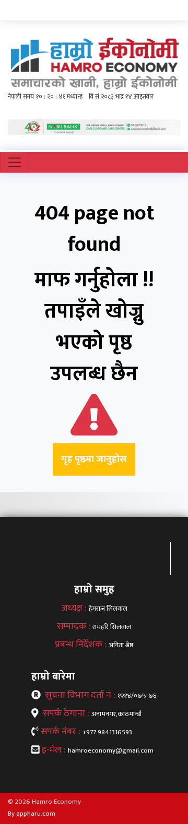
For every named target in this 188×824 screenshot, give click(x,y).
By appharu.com (31, 813)
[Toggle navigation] (14, 162)
